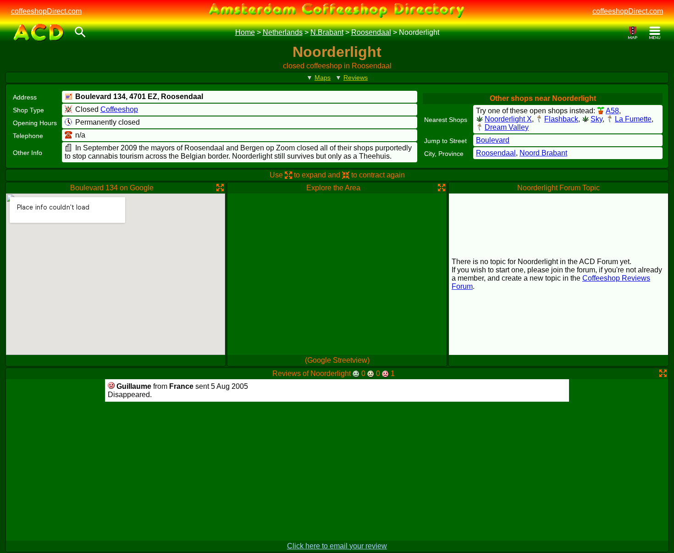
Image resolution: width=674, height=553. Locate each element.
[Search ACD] (80, 33)
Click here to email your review (337, 546)
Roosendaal (371, 32)
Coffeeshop (119, 109)
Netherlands (283, 32)
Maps (323, 77)
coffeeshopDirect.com (46, 11)
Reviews (355, 77)
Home (245, 32)
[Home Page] (39, 32)
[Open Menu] (654, 33)
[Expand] (220, 187)
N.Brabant (326, 32)
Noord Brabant (543, 153)
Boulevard (492, 140)
